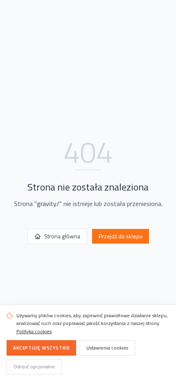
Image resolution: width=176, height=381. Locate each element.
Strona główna (62, 236)
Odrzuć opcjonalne (34, 366)
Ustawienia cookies (107, 348)
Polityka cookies (34, 331)
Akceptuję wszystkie (41, 348)
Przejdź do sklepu (120, 236)
